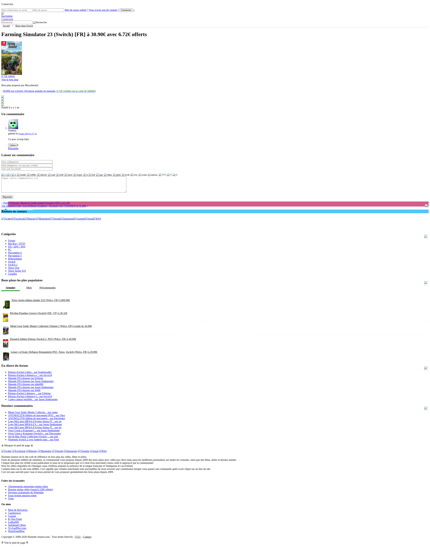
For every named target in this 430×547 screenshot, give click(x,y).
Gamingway (14, 513)
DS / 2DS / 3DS (16, 246)
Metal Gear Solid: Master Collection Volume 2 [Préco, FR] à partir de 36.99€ (51, 326)
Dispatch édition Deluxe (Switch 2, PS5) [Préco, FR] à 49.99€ (43, 339)
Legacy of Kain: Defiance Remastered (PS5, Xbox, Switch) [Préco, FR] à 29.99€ (54, 352)
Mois (29, 287)
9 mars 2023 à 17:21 (27, 133)
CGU (78, 536)
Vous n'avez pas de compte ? (104, 10)
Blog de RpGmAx (18, 510)
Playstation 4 (15, 252)
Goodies (12, 273)
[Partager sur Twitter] (2, 99)
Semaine (10, 287)
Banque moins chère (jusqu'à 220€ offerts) (30, 489)
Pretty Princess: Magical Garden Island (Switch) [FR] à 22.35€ (36, 202)
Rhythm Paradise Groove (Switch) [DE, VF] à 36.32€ (38, 313)
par (30, 372)
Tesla (11, 498)
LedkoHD (13, 522)
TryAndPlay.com (17, 528)
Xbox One (13, 267)
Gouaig (12, 516)
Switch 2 (12, 264)
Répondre (13, 148)
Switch (11, 261)
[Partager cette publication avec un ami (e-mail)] (2, 105)
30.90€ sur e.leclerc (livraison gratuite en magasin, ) (49, 91)
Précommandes (47, 287)
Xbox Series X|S (17, 270)
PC (9, 249)
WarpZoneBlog (16, 531)
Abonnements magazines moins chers (28, 486)
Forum (11, 240)
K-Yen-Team (15, 519)
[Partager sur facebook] (2, 97)
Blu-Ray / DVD (16, 243)
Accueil (6, 25)
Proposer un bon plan (20, 209)
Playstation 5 (15, 255)
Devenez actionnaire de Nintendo (26, 492)
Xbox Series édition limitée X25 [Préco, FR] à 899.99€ (40, 300)
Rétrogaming (15, 258)
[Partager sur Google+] (2, 102)
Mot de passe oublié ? (76, 10)
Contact (87, 536)
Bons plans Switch (24, 25)
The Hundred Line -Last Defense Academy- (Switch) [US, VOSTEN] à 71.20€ (43, 206)
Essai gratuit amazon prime (22, 495)
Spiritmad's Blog (17, 525)
